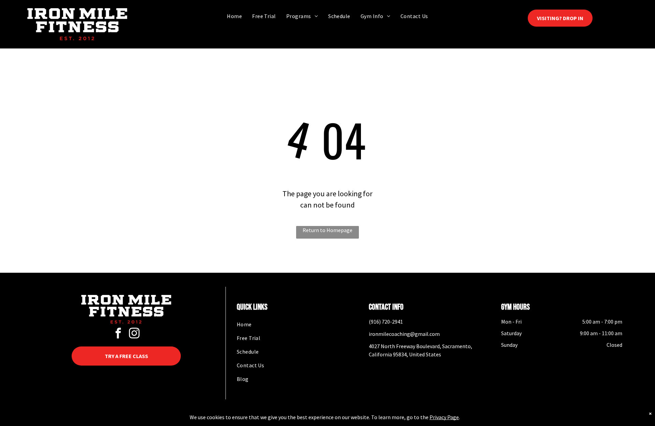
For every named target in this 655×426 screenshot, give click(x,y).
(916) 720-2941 (386, 321)
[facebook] (118, 334)
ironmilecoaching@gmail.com (404, 333)
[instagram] (134, 334)
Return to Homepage (327, 230)
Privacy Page (444, 417)
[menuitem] (234, 16)
